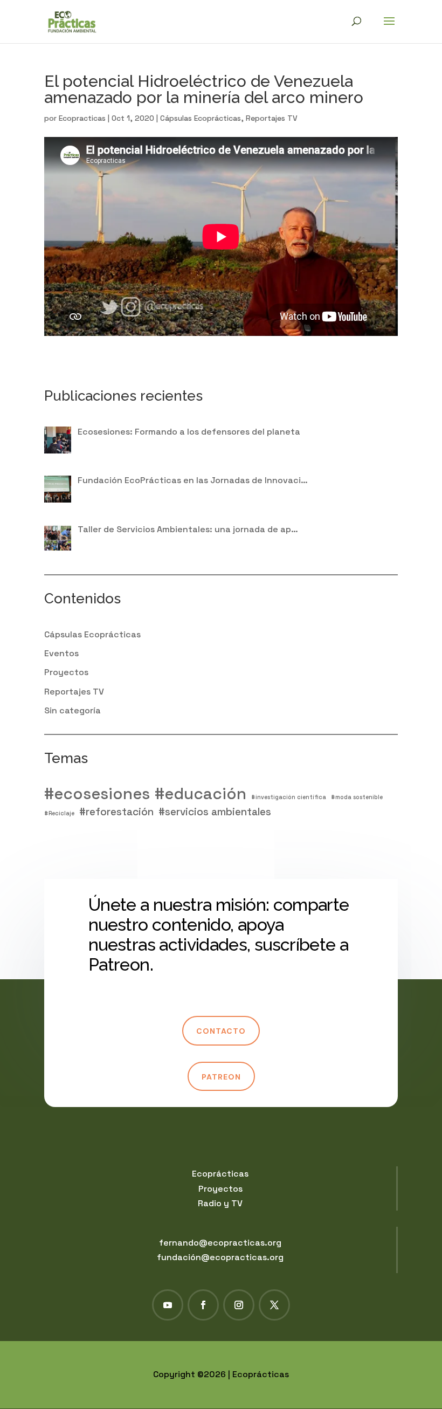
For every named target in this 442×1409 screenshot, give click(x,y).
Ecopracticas (82, 118)
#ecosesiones (97, 794)
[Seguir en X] (274, 1305)
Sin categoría (72, 710)
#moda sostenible (357, 797)
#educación (200, 794)
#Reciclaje (59, 813)
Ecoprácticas (220, 1173)
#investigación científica (288, 797)
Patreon (221, 1077)
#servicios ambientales (214, 812)
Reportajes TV (272, 118)
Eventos (61, 653)
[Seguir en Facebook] (203, 1305)
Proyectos (66, 672)
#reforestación (116, 812)
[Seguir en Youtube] (167, 1305)
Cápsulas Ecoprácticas (200, 118)
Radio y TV (220, 1203)
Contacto (221, 1031)
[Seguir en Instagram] (238, 1305)
